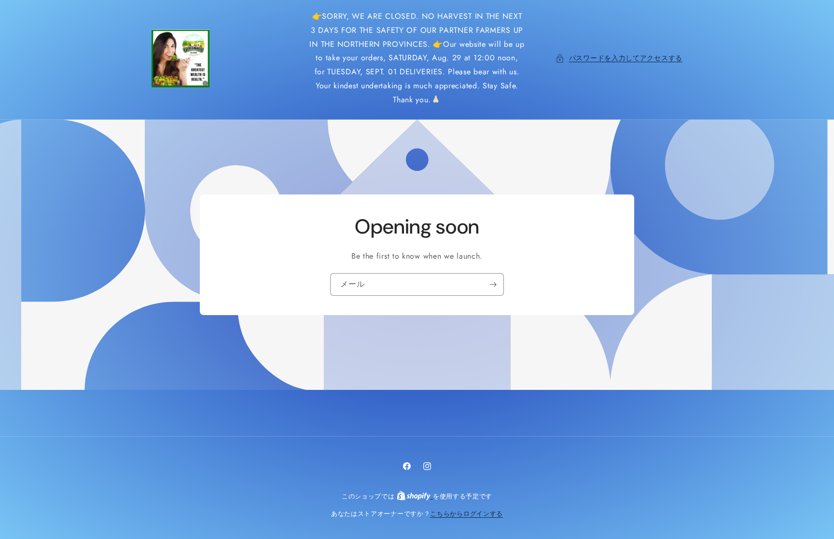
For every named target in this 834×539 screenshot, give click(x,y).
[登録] (492, 284)
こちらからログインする (466, 513)
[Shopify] (415, 496)
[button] (619, 58)
